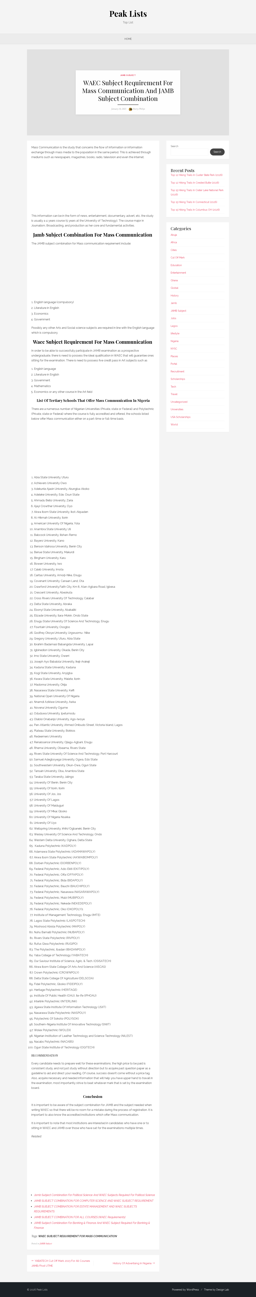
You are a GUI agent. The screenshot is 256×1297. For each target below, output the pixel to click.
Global (174, 288)
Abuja (174, 234)
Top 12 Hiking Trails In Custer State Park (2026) (197, 175)
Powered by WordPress (185, 1289)
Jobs (173, 318)
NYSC (174, 348)
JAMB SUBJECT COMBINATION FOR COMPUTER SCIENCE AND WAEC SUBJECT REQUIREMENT (93, 1200)
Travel (174, 394)
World (174, 424)
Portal (174, 363)
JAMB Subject (128, 75)
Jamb (174, 303)
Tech (173, 386)
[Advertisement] (93, 185)
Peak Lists (128, 13)
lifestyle (175, 333)
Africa (174, 242)
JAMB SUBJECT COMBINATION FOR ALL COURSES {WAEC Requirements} (79, 1217)
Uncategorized (179, 401)
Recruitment (177, 371)
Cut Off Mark (178, 257)
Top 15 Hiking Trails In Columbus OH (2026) (195, 209)
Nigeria (175, 341)
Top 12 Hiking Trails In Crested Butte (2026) (195, 182)
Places (174, 356)
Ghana (174, 280)
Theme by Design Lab (216, 1289)
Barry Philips (139, 108)
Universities (177, 409)
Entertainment (178, 272)
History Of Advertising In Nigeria (132, 1263)
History (175, 295)
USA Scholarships (181, 417)
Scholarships (178, 379)
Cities (174, 250)
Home (128, 39)
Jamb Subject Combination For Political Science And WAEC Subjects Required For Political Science (94, 1195)
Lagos (174, 326)
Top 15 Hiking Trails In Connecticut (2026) (194, 202)
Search (174, 146)
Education (176, 265)
